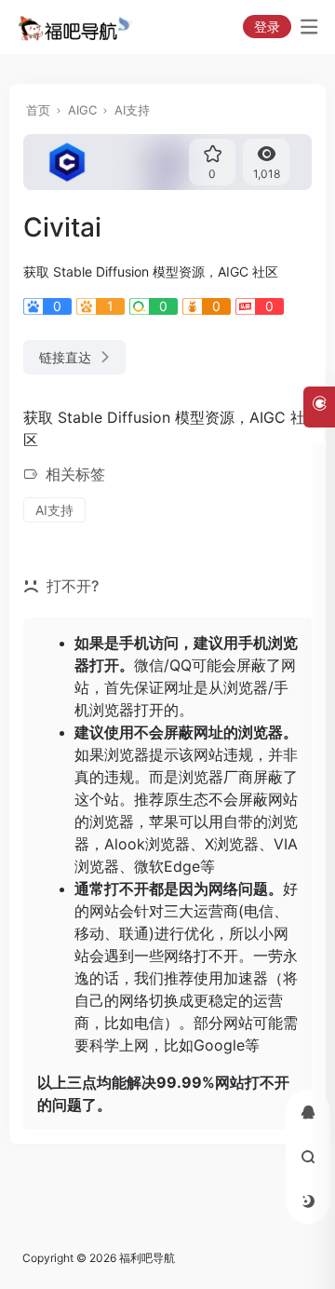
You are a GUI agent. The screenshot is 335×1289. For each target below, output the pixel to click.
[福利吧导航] (78, 27)
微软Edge (167, 866)
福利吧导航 (147, 1258)
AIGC (82, 109)
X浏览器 (232, 843)
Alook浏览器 (147, 843)
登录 (267, 26)
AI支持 (132, 109)
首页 (38, 109)
